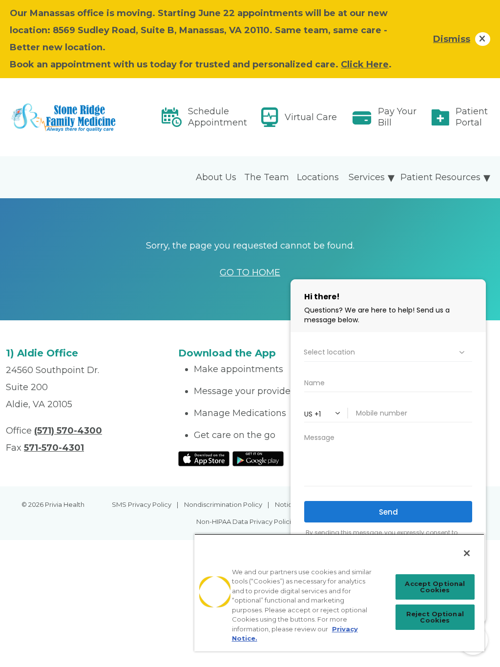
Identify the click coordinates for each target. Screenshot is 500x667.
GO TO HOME (250, 272)
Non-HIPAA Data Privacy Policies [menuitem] (247, 521)
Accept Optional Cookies (435, 587)
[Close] (467, 553)
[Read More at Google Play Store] (258, 458)
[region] (339, 592)
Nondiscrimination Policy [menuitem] (223, 504)
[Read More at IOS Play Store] (203, 458)
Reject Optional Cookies (435, 617)
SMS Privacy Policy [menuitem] (141, 504)
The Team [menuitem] (266, 177)
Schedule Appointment (217, 117)
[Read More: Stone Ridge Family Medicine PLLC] (86, 117)
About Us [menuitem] (216, 177)
